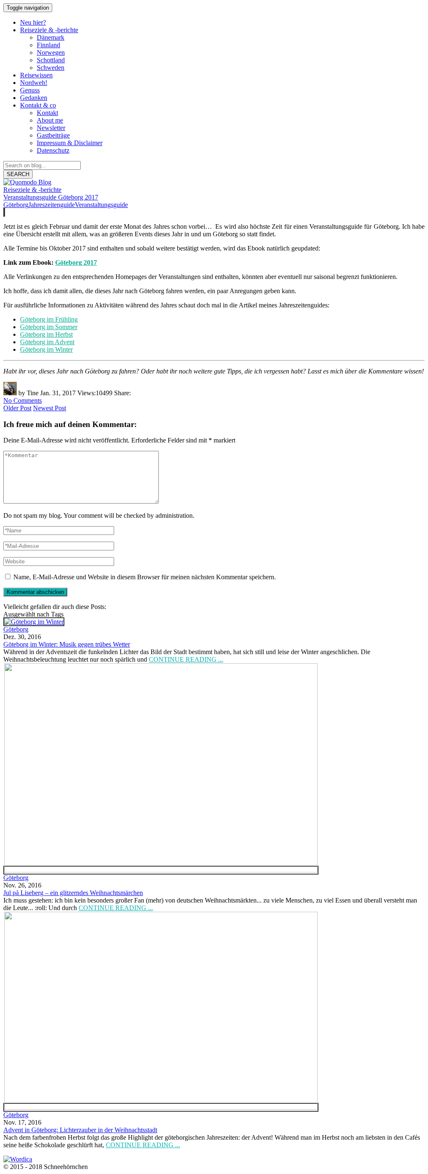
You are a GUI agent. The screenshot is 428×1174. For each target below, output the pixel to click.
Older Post (17, 408)
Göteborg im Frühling (49, 319)
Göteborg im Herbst (46, 334)
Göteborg (15, 204)
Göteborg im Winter (46, 349)
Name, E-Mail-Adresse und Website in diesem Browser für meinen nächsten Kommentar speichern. (144, 577)
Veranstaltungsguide (101, 204)
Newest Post (49, 408)
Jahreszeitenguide (51, 204)
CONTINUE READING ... (186, 659)
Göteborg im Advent (47, 341)
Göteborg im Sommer (48, 326)
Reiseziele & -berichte (32, 189)
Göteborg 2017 (76, 262)
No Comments (22, 400)
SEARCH (18, 174)
